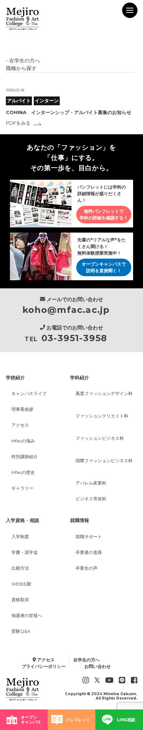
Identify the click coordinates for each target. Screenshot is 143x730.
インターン (47, 100)
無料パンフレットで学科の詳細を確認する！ (104, 214)
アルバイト (19, 100)
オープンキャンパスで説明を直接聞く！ (104, 267)
